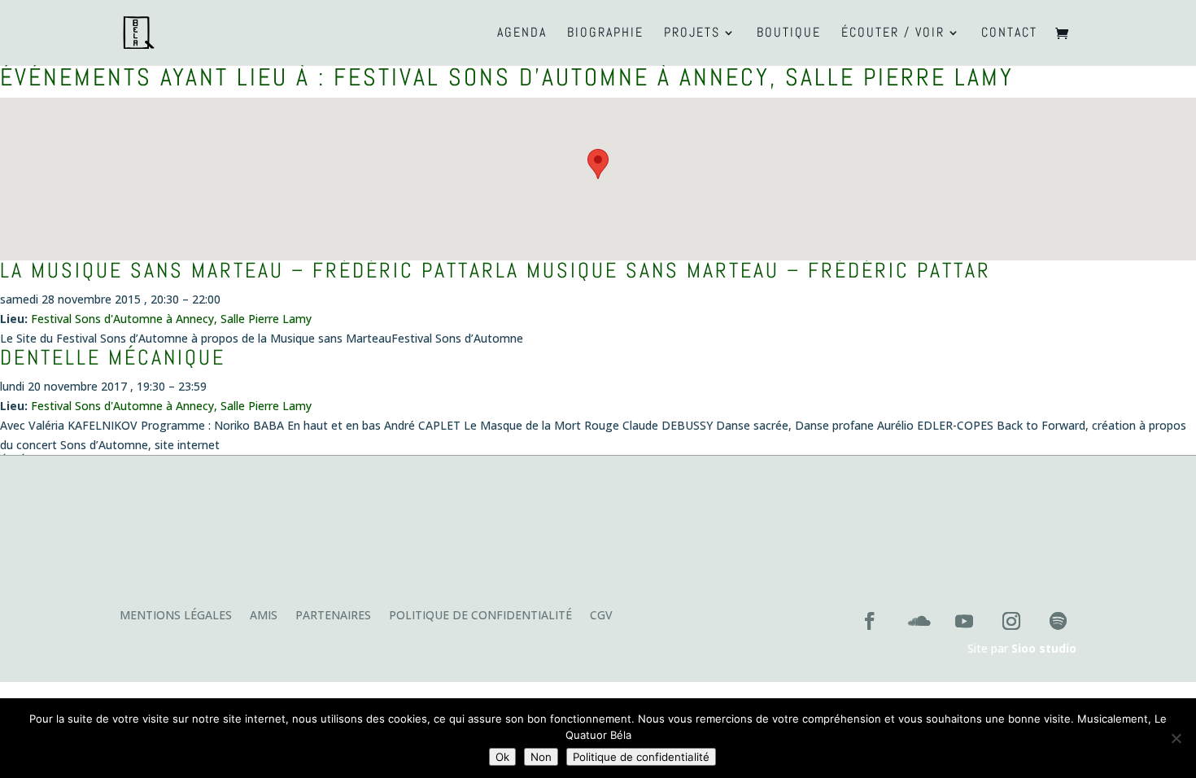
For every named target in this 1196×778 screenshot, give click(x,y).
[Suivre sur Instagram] (1011, 621)
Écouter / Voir (893, 34)
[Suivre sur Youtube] (964, 621)
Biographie (605, 34)
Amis (263, 616)
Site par (1021, 648)
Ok (502, 756)
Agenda (522, 34)
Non (541, 756)
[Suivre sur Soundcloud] (917, 621)
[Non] (1176, 738)
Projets (692, 34)
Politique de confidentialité (480, 616)
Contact (1009, 34)
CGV (601, 616)
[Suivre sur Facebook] (870, 621)
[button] (598, 164)
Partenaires (333, 616)
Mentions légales (176, 616)
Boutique (789, 34)
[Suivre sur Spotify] (1058, 621)
